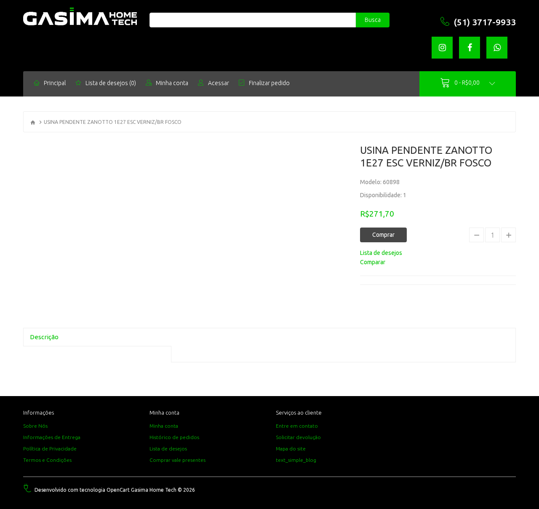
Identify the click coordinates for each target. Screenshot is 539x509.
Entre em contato (297, 426)
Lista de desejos (168, 448)
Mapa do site (291, 448)
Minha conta (163, 426)
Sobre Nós (35, 426)
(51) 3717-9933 (485, 22)
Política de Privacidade (50, 448)
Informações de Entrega (51, 437)
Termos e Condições (47, 460)
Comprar (383, 234)
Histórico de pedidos (174, 437)
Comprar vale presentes (177, 460)
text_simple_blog (296, 460)
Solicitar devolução (298, 437)
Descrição (44, 336)
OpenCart (118, 490)
